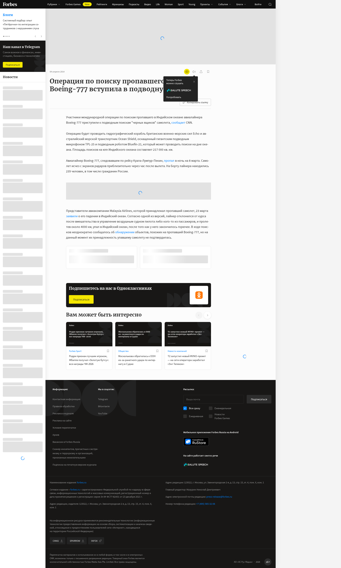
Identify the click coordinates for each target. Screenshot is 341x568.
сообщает (178, 122)
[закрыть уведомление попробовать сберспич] (194, 81)
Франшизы (118, 4)
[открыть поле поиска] (270, 4)
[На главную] (10, 4)
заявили (72, 216)
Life (158, 4)
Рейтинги (102, 4)
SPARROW (75, 540)
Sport (181, 4)
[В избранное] (108, 351)
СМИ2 (56, 540)
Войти (258, 4)
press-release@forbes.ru (219, 496)
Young (192, 4)
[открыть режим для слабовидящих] (187, 72)
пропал (169, 160)
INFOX (94, 540)
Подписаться (81, 299)
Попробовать (173, 97)
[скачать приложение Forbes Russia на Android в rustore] (196, 441)
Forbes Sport (75, 351)
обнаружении (124, 232)
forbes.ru (81, 482)
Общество (123, 351)
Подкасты (134, 4)
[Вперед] (217, 258)
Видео (147, 4)
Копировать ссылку (197, 102)
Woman (169, 4)
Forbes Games (78, 4)
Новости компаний (177, 351)
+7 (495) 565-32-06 (205, 503)
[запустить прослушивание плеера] (194, 72)
